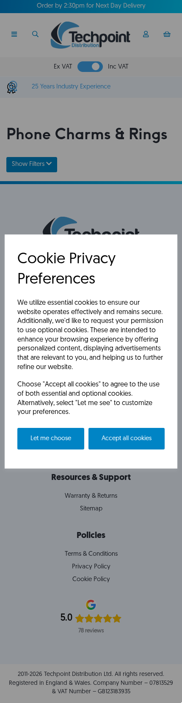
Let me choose (50, 439)
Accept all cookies (127, 439)
